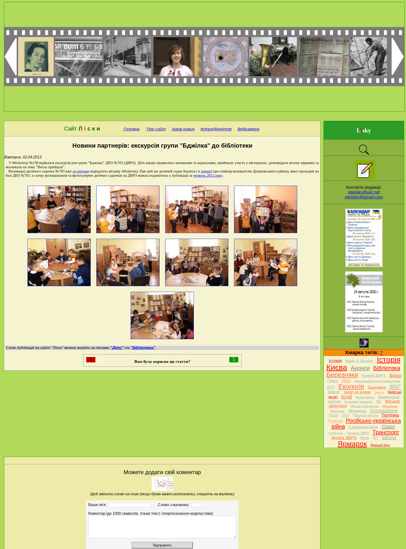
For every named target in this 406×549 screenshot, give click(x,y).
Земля (379, 392)
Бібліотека (386, 368)
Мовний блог (380, 445)
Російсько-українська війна (366, 423)
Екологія (351, 386)
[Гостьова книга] (365, 178)
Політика (390, 415)
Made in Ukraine (359, 361)
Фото (364, 438)
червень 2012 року (207, 175)
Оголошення (384, 410)
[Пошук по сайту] (364, 154)
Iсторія (335, 360)
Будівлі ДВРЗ (374, 376)
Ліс (379, 401)
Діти (346, 380)
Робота (335, 421)
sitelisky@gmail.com (364, 197)
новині (206, 171)
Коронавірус (365, 397)
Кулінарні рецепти (358, 401)
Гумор (332, 381)
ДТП (331, 387)
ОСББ (333, 415)
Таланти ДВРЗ (358, 433)
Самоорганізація (363, 427)
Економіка (377, 387)
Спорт (388, 426)
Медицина (357, 411)
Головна (131, 129)
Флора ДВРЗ (344, 437)
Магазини (390, 406)
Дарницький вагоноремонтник (377, 381)
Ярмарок (352, 444)
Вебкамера (248, 129)
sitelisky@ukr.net (364, 192)
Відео (395, 375)
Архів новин (183, 129)
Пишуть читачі (365, 415)
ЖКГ (395, 387)
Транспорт (385, 432)
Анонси (360, 368)
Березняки (342, 374)
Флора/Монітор (216, 129)
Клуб (346, 396)
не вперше (81, 171)
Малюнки (337, 411)
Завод (334, 392)
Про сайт (155, 129)
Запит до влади (357, 392)
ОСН (345, 415)
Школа (389, 437)
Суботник (336, 433)
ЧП (375, 438)
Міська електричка (365, 406)
